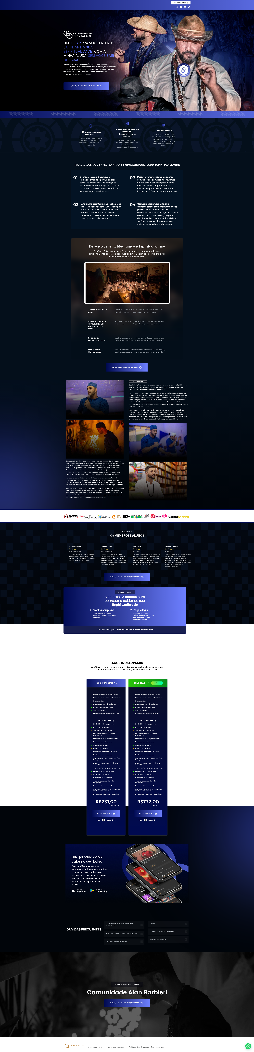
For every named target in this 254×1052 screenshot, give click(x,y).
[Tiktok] (189, 7)
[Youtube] (185, 7)
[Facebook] (181, 7)
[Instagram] (177, 7)
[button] (114, 571)
